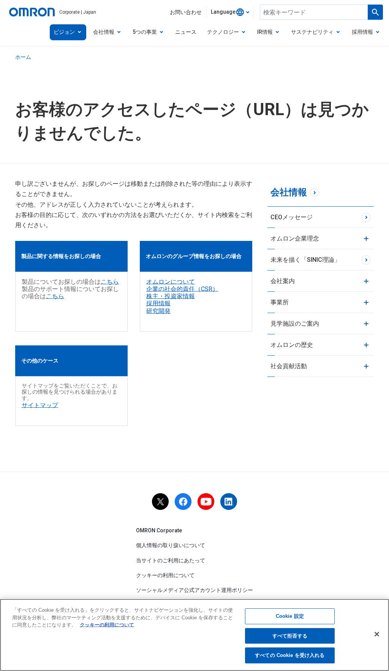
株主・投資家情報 (170, 296)
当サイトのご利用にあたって (170, 560)
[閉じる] (376, 634)
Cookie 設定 (290, 616)
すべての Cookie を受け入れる (289, 655)
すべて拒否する (289, 636)
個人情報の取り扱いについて (170, 545)
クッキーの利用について (165, 575)
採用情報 (158, 303)
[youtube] (206, 501)
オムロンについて (170, 281)
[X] (160, 501)
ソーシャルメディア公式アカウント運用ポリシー (194, 590)
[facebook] (183, 501)
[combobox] (230, 12)
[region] (194, 635)
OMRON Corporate (159, 530)
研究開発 (158, 311)
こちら (110, 281)
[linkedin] (228, 501)
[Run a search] (375, 12)
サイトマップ (40, 405)
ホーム (23, 57)
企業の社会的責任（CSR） (182, 289)
